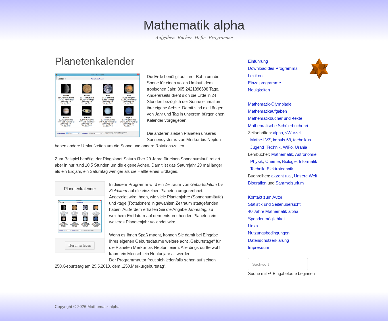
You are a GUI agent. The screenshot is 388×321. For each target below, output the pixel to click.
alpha (278, 133)
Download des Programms (273, 68)
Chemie (272, 161)
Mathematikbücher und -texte (275, 118)
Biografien (257, 183)
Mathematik (282, 154)
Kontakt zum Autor (265, 197)
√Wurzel (293, 133)
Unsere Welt (305, 176)
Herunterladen (79, 245)
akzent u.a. (281, 176)
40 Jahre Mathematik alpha (273, 211)
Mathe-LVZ (259, 140)
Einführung (258, 61)
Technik (256, 169)
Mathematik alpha (194, 25)
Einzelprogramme (264, 83)
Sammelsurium (290, 183)
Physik (255, 161)
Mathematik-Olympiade (269, 104)
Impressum (258, 247)
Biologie (289, 161)
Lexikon (255, 76)
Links (253, 226)
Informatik (308, 161)
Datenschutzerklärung (268, 240)
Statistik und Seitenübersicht (274, 204)
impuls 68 (282, 140)
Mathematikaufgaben (267, 111)
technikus (302, 140)
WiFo (288, 147)
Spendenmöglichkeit (266, 219)
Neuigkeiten (259, 90)
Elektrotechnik (280, 169)
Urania (301, 147)
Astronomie (305, 154)
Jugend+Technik (264, 147)
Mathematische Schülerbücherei (278, 125)
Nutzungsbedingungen (268, 233)
